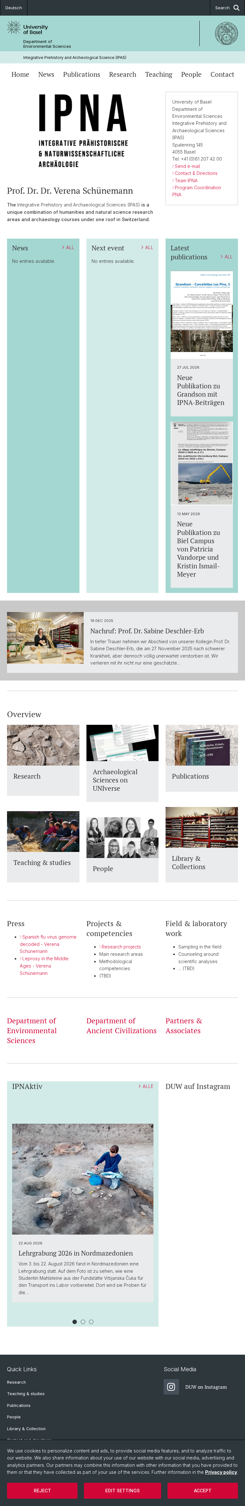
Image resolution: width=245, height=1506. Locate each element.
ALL (70, 247)
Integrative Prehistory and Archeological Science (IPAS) (74, 57)
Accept (203, 1490)
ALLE (148, 1086)
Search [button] (222, 7)
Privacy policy (221, 1472)
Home (20, 74)
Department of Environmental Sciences (47, 44)
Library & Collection (26, 1428)
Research (122, 74)
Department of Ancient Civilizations (121, 1025)
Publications (81, 74)
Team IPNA (186, 180)
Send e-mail (187, 166)
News (46, 74)
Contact (222, 74)
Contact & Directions (196, 173)
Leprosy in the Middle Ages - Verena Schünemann (44, 966)
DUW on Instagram (206, 1387)
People (191, 74)
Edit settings (122, 1490)
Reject (42, 1490)
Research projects (121, 946)
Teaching (158, 74)
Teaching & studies (26, 1393)
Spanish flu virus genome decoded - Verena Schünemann (48, 944)
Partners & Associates (184, 1025)
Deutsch (13, 7)
